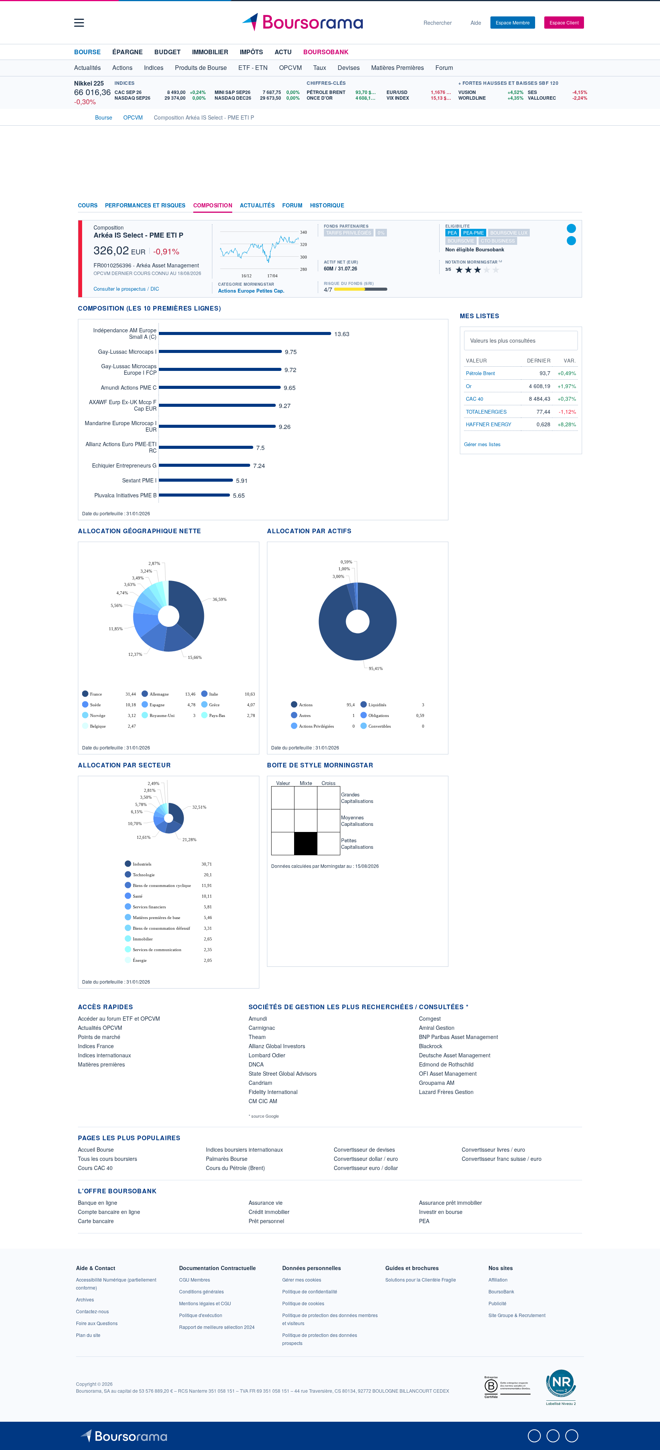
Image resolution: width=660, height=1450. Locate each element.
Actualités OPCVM (100, 1027)
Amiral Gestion (437, 1027)
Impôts (251, 51)
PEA (424, 1221)
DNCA (256, 1064)
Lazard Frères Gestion (446, 1092)
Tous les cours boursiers (107, 1158)
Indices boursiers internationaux (244, 1149)
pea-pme (473, 232)
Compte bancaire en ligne (109, 1211)
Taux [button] (319, 67)
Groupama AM (437, 1082)
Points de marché (99, 1037)
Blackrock (430, 1046)
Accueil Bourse (96, 1149)
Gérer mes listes (482, 444)
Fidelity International (273, 1092)
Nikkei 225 (89, 83)
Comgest (430, 1018)
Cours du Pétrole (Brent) (235, 1168)
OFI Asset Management (448, 1073)
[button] (79, 23)
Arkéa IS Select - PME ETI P (138, 235)
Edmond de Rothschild (446, 1064)
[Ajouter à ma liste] (571, 241)
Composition (212, 205)
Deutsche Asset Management (454, 1055)
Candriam (260, 1082)
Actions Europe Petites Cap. (251, 290)
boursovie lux (508, 232)
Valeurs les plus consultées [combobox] (502, 340)
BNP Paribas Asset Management (458, 1037)
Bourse (87, 51)
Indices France (96, 1046)
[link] (85, 1299)
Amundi (258, 1018)
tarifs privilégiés (348, 232)
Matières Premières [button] (397, 67)
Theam (257, 1037)
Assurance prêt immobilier (450, 1202)
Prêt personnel (266, 1221)
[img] (496, 269)
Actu (283, 51)
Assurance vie (266, 1202)
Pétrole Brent (480, 373)
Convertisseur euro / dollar (366, 1168)
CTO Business (498, 240)
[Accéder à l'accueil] (81, 116)
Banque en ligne (97, 1202)
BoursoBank (326, 51)
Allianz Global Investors (277, 1046)
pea (452, 232)
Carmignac (262, 1027)
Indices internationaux (104, 1055)
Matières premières (101, 1064)
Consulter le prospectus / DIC (126, 288)
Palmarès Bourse (226, 1158)
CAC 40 (474, 398)
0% (381, 232)
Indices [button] (153, 67)
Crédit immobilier (269, 1211)
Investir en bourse (441, 1211)
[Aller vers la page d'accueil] (326, 22)
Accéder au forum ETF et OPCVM (119, 1018)
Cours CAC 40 (95, 1168)
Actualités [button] (87, 67)
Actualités (257, 205)
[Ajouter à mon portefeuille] (571, 228)
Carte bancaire (96, 1221)
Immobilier (210, 51)
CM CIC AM (263, 1101)
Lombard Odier (267, 1055)
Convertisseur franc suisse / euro (502, 1158)
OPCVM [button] (290, 67)
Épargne (127, 51)
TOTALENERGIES (486, 411)
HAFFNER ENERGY (488, 424)
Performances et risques (145, 205)
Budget (167, 51)
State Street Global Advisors (283, 1073)
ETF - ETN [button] (253, 67)
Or (468, 386)
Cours (87, 205)
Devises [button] (349, 67)
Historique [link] (327, 205)
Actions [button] (122, 67)
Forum (444, 67)
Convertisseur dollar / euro (366, 1158)
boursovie (461, 240)
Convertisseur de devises (364, 1149)
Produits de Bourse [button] (201, 67)
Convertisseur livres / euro (493, 1149)
